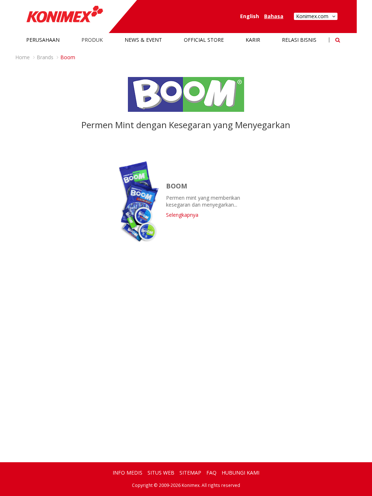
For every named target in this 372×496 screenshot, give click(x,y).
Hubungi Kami (240, 472)
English (249, 16)
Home (22, 57)
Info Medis (127, 472)
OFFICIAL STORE (204, 39)
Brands (45, 57)
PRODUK (92, 39)
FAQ (211, 472)
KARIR (253, 39)
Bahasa (273, 16)
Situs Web (160, 472)
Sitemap (190, 472)
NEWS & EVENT (143, 39)
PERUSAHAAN (43, 39)
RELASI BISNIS (299, 39)
